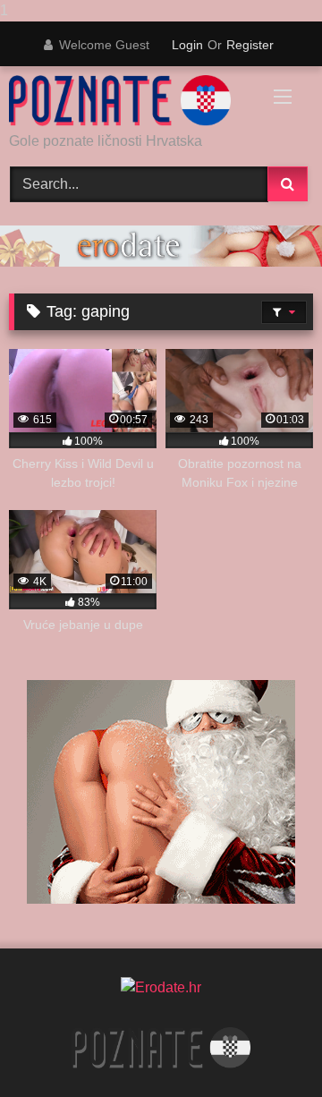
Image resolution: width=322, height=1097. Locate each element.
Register (250, 45)
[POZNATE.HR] (132, 100)
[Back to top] (266, 1047)
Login (187, 45)
